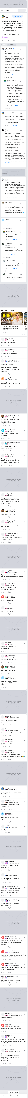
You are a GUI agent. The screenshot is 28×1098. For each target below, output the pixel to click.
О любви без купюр (14, 1026)
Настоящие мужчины (14, 888)
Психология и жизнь (14, 875)
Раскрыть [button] (7, 162)
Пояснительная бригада (15, 901)
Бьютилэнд (9, 18)
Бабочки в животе (14, 718)
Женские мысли (13, 1051)
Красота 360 (12, 678)
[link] (12, 323)
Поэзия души (12, 379)
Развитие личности (14, 863)
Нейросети (12, 572)
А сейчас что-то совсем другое (14, 362)
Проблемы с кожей (14, 1015)
